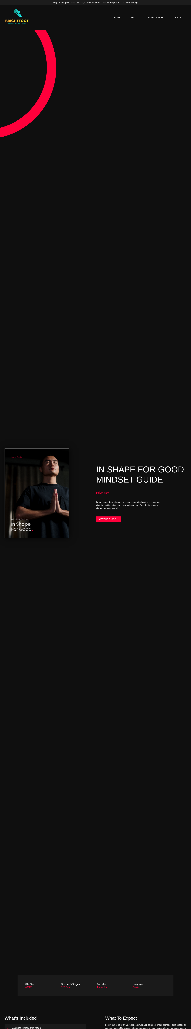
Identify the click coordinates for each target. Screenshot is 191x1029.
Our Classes (155, 18)
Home (117, 18)
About (134, 18)
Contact (179, 18)
